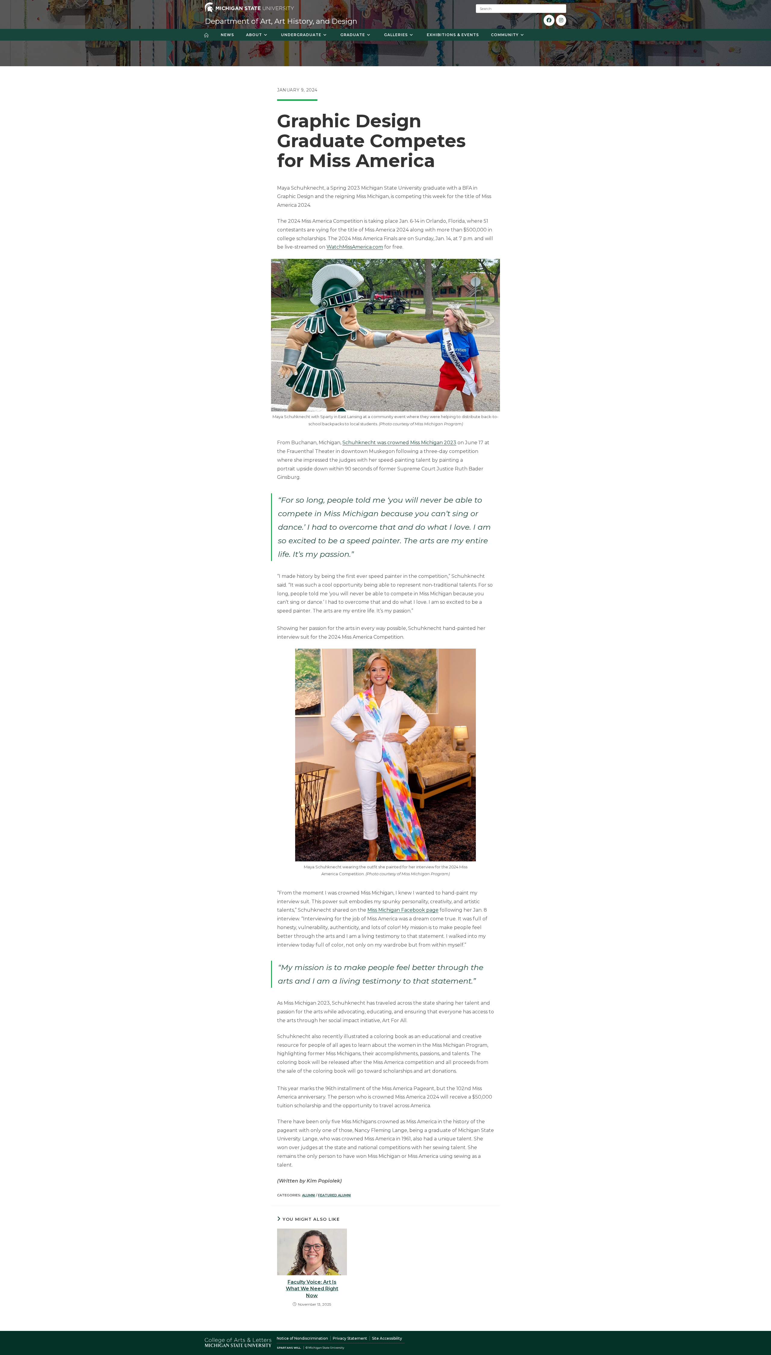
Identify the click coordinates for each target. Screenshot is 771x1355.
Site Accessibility (387, 1338)
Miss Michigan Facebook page (403, 910)
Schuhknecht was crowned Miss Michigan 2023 (399, 442)
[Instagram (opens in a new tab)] (561, 20)
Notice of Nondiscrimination (302, 1338)
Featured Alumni (334, 1195)
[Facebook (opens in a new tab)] (549, 20)
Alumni (308, 1195)
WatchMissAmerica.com (354, 247)
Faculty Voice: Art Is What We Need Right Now (312, 1288)
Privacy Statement (350, 1338)
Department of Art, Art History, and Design (281, 21)
